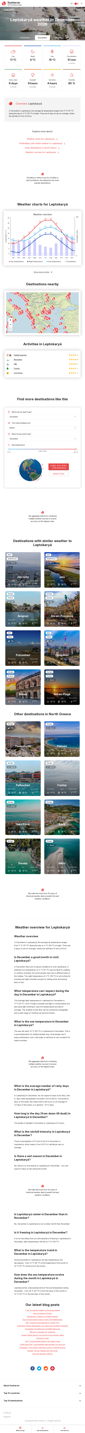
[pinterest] (52, 1368)
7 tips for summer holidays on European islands (42, 1310)
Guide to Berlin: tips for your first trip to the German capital (42, 1335)
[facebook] (32, 1368)
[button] (10, 320)
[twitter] (39, 1368)
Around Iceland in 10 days (42, 1313)
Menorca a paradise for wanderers (42, 1332)
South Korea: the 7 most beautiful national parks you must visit (42, 1344)
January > (59, 38)
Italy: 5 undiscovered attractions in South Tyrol (42, 1323)
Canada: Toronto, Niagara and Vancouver (42, 1351)
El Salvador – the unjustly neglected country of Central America (43, 1348)
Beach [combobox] (12, 428)
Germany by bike (42, 1338)
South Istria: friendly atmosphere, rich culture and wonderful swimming (42, 1326)
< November (25, 38)
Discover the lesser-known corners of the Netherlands (42, 1320)
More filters (58, 474)
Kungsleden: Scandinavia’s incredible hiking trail (42, 1329)
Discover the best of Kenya (42, 1354)
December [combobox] (14, 439)
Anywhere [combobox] (14, 417)
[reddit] (46, 1368)
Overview (42, 33)
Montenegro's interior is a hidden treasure (42, 1316)
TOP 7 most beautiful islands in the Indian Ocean (42, 1341)
